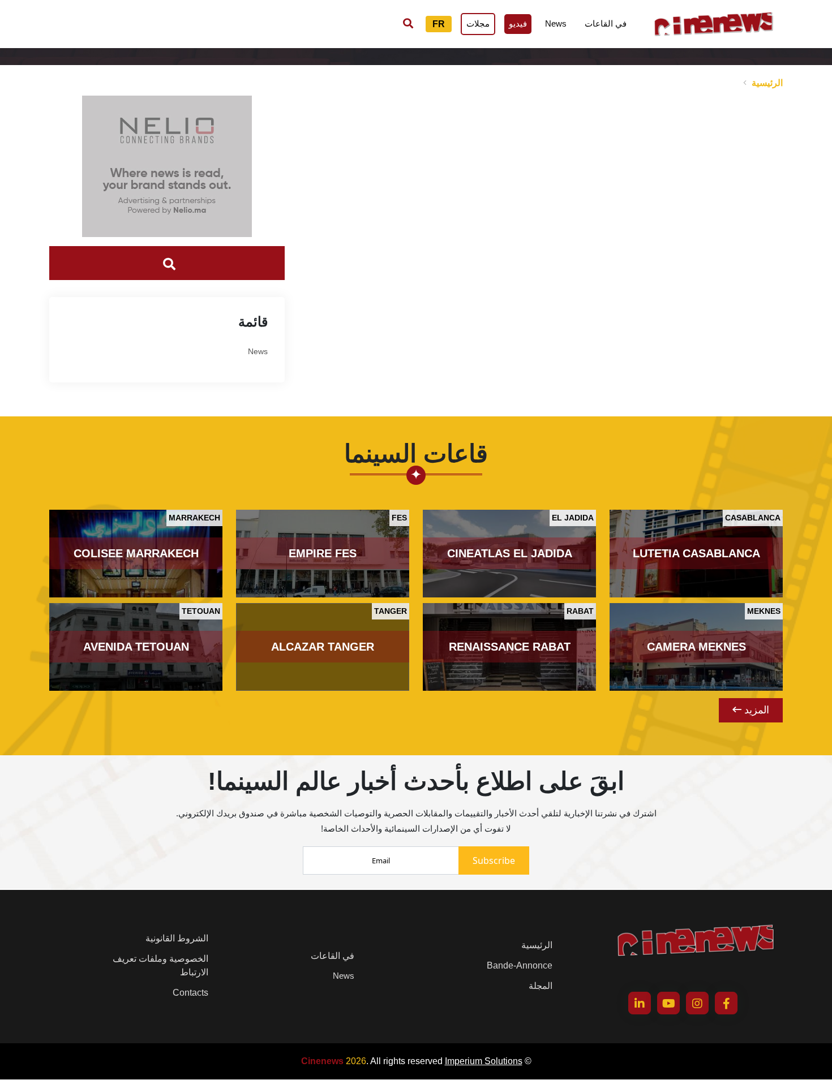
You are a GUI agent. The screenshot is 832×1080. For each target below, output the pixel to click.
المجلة (540, 986)
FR (438, 24)
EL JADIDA (573, 517)
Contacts (190, 992)
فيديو (518, 23)
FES (399, 517)
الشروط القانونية (176, 938)
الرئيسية (767, 83)
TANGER (390, 611)
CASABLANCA (752, 517)
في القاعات (606, 23)
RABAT (580, 611)
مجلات (478, 23)
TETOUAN (201, 611)
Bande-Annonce (519, 965)
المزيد (755, 710)
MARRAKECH (194, 517)
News (556, 23)
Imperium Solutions (483, 1061)
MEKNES (763, 611)
